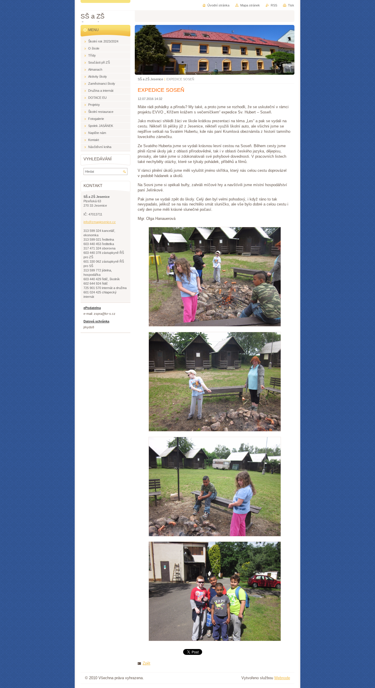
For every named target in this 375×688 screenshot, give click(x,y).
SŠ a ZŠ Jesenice (150, 79)
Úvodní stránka (218, 5)
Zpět (146, 663)
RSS (274, 5)
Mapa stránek (250, 5)
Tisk (291, 5)
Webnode (282, 678)
